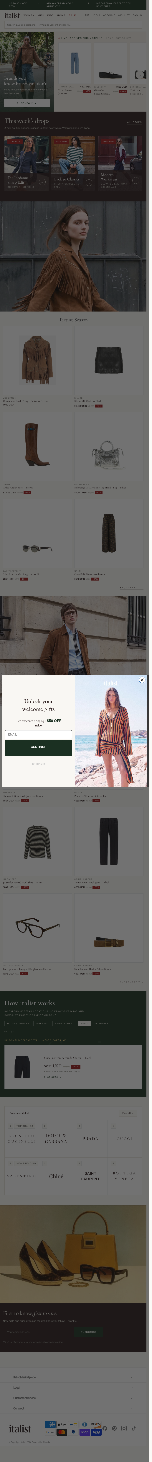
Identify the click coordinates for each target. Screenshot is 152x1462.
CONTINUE (38, 747)
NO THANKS (38, 764)
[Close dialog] (142, 680)
